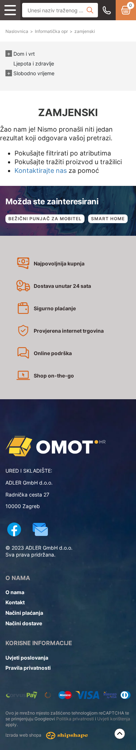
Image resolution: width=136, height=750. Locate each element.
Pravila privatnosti (28, 668)
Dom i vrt (24, 54)
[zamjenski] (68, 446)
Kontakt (15, 602)
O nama (14, 592)
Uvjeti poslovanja (26, 658)
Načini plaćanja (24, 613)
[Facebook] (14, 530)
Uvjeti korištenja (113, 718)
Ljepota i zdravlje (33, 63)
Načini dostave (23, 623)
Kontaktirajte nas (41, 170)
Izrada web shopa (23, 735)
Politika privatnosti (75, 718)
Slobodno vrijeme (33, 73)
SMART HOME (108, 218)
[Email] (40, 530)
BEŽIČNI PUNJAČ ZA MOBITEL (45, 218)
